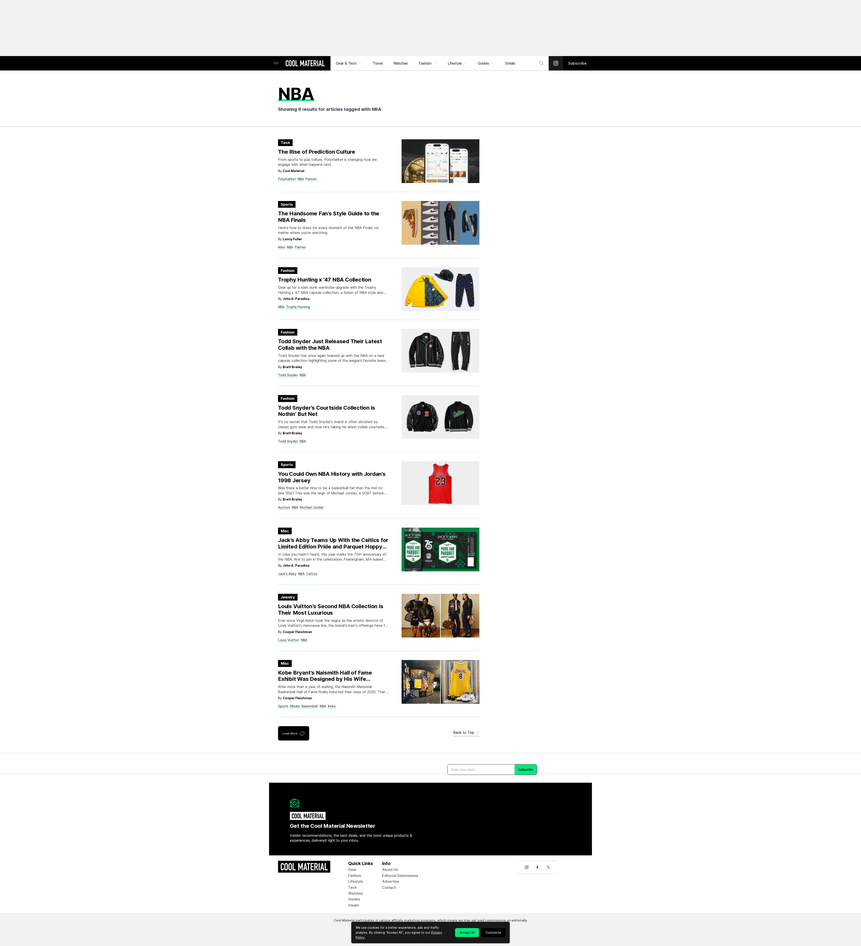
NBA (301, 179)
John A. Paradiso (296, 299)
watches (355, 893)
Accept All (467, 932)
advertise (390, 881)
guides (354, 899)
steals (510, 63)
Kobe (332, 706)
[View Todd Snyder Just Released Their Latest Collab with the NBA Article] (440, 351)
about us (390, 869)
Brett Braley (292, 367)
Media (295, 706)
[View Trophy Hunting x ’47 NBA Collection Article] (440, 289)
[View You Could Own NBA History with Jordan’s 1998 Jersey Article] (440, 483)
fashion (354, 875)
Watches (401, 63)
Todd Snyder (288, 375)
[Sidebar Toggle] (276, 63)
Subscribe (577, 63)
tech (352, 887)
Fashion (425, 63)
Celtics (311, 574)
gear (352, 869)
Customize (493, 932)
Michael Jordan (311, 507)
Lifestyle (455, 63)
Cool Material (293, 171)
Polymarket (287, 179)
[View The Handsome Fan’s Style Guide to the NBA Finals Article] (440, 223)
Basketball (310, 706)
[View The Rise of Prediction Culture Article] (440, 161)
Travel (378, 63)
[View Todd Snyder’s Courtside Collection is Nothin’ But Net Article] (440, 417)
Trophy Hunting (298, 307)
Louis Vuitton (288, 640)
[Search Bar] (541, 63)
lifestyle (355, 881)
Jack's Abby (287, 574)
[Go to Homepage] (305, 63)
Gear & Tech (346, 63)
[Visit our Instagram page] (556, 63)
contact (389, 887)
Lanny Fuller (292, 239)
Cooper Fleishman (297, 632)
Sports (283, 706)
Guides (483, 63)
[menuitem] (348, 63)
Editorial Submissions (400, 875)
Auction (284, 507)
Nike (281, 247)
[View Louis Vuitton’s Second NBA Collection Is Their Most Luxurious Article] (440, 616)
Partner (311, 179)
